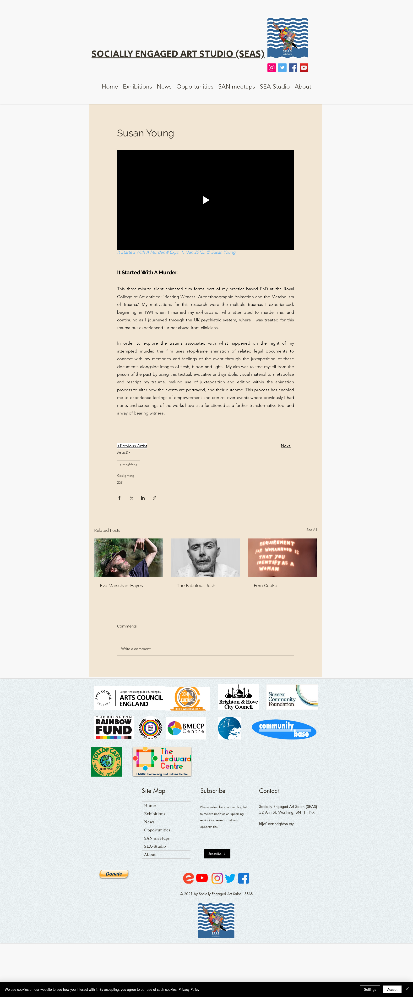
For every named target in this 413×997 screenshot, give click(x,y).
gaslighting (128, 464)
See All (311, 529)
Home (150, 805)
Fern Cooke (265, 585)
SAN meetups (157, 838)
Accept (392, 989)
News (149, 822)
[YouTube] (304, 67)
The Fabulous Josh (196, 585)
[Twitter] (282, 67)
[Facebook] (293, 67)
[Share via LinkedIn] (143, 498)
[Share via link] (154, 498)
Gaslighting (125, 475)
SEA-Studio (155, 846)
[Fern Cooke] (282, 557)
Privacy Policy (189, 989)
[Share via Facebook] (119, 498)
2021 (120, 482)
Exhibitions (154, 814)
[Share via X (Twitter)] (131, 498)
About (150, 854)
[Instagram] (271, 67)
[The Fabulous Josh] (205, 557)
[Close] (407, 989)
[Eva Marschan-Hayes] (128, 557)
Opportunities (157, 830)
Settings (370, 989)
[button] (137, 86)
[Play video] (205, 200)
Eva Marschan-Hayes (121, 585)
